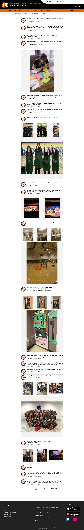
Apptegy (45, 528)
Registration (76, 2)
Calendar (59, 2)
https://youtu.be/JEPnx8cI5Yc (51, 35)
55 (45, 488)
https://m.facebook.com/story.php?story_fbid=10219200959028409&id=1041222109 (41, 289)
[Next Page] (48, 488)
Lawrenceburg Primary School (42, 510)
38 (36, 488)
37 (33, 488)
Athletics (37, 520)
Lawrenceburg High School (42, 517)
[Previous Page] (25, 488)
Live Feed (43, 13)
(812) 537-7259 (7, 514)
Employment (67, 2)
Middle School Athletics (41, 523)
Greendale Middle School (41, 515)
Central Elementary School (41, 512)
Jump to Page (53, 488)
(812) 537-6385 (7, 516)
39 (39, 488)
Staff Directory (51, 2)
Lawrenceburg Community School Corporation (25, 13)
